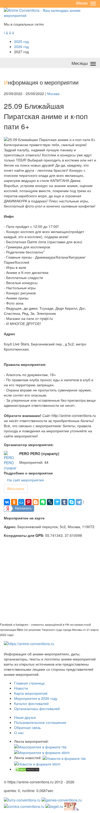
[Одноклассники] (14, 502)
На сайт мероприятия (25, 479)
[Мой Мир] (21, 502)
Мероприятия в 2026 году (35, 698)
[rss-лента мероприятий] (40, 746)
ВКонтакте (15, 488)
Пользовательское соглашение (40, 722)
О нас (19, 732)
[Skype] (71, 502)
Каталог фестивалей (31, 703)
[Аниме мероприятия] (29, 643)
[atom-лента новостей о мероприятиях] (37, 763)
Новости (21, 688)
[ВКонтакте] (7, 502)
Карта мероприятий (30, 693)
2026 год (21, 46)
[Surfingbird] (57, 502)
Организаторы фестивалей (37, 708)
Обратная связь (27, 727)
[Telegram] (79, 502)
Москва (53, 93)
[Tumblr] (64, 502)
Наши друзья (25, 717)
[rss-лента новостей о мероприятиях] (64, 757)
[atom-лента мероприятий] (42, 751)
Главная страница (29, 683)
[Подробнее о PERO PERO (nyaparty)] (10, 460)
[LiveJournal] (50, 502)
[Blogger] (36, 502)
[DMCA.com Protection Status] (27, 769)
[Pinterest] (28, 502)
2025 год (21, 41)
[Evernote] (43, 502)
